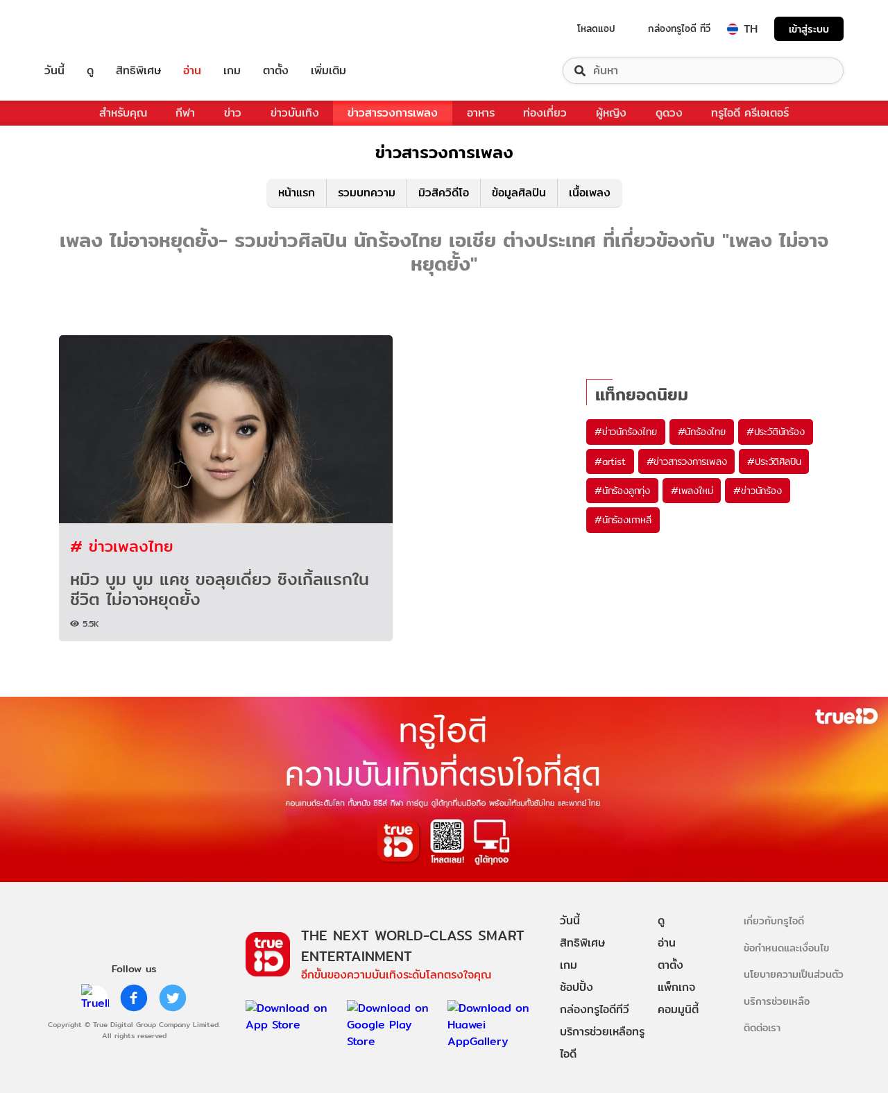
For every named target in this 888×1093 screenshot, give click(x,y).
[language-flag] (732, 29)
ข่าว (232, 112)
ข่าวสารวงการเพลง (393, 112)
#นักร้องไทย (702, 431)
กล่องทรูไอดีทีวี (594, 1009)
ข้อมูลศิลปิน (519, 192)
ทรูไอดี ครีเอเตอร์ (750, 112)
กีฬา (185, 112)
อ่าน (192, 70)
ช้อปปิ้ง (576, 987)
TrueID (86, 29)
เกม (232, 70)
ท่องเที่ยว (545, 112)
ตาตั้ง (276, 70)
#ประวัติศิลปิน (774, 461)
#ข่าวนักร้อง (757, 490)
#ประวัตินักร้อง (775, 431)
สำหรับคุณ (123, 112)
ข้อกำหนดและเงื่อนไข (786, 948)
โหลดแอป (596, 28)
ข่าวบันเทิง (295, 112)
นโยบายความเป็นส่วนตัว (794, 974)
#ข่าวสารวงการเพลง (687, 461)
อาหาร (481, 112)
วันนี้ (54, 70)
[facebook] (134, 998)
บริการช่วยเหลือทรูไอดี (602, 1042)
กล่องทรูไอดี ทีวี (679, 28)
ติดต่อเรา (762, 1027)
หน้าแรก (296, 192)
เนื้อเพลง (589, 192)
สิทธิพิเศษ (138, 70)
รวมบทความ (366, 192)
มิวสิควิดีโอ (443, 192)
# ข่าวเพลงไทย (121, 546)
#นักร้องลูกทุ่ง (622, 490)
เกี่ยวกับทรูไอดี (774, 921)
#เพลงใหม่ (691, 490)
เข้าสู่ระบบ (809, 29)
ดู (90, 70)
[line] (95, 998)
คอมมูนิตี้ (678, 1009)
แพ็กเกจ (676, 987)
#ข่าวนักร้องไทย (626, 431)
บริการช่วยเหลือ (777, 1001)
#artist (610, 461)
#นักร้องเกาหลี (623, 519)
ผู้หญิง (611, 112)
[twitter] (173, 998)
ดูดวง (669, 112)
